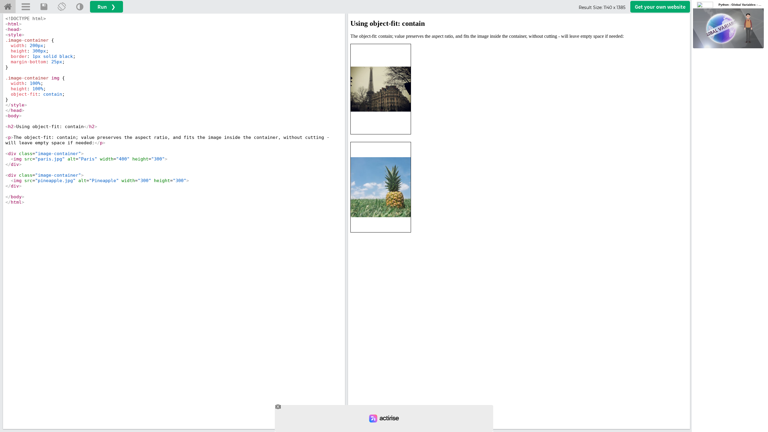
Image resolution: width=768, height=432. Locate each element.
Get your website (660, 6)
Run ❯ (107, 6)
